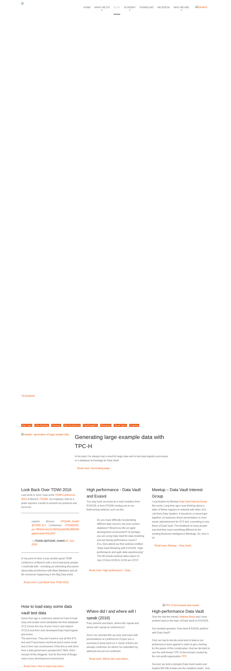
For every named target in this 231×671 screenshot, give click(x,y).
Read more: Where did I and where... (109, 658)
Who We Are (181, 7)
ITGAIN (44, 499)
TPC (184, 656)
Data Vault (26, 425)
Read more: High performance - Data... (110, 570)
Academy (130, 7)
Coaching (134, 425)
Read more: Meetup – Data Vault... (173, 545)
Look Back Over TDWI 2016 (46, 489)
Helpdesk (163, 7)
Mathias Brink (187, 616)
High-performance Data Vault (178, 611)
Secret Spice (120, 425)
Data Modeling (41, 425)
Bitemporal (106, 425)
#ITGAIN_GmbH (70, 521)
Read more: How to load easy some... (44, 666)
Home (87, 7)
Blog (117, 7)
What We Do (102, 7)
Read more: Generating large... (94, 468)
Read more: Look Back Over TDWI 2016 (46, 582)
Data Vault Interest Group (193, 501)
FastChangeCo (90, 425)
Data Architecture (72, 425)
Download (147, 7)
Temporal (56, 425)
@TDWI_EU (39, 525)
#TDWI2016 (71, 525)
